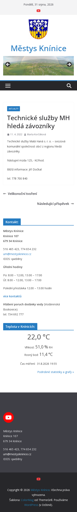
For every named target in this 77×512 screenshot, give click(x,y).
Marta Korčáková (36, 134)
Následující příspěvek (53, 204)
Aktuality (13, 108)
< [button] (8, 65)
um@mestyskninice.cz (17, 254)
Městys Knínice (39, 48)
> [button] (69, 65)
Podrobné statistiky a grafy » (55, 372)
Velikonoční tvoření (22, 194)
